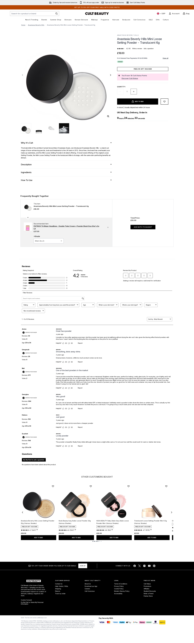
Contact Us (58, 584)
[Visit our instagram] (144, 565)
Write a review (137, 48)
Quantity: (121, 87)
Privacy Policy (119, 586)
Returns (57, 591)
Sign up (83, 566)
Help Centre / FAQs (61, 586)
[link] (174, 14)
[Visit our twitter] (139, 565)
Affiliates (146, 589)
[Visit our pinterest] (154, 565)
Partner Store (148, 596)
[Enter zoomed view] (108, 116)
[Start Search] (56, 13)
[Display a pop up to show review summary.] (37, 530)
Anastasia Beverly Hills (36, 25)
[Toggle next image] (110, 75)
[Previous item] (22, 512)
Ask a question (149, 48)
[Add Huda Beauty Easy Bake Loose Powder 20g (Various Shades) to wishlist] (90, 486)
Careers (87, 589)
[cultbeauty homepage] (97, 14)
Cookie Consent (26, 600)
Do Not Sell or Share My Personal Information (32, 603)
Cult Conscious (90, 591)
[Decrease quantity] (120, 91)
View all (165, 58)
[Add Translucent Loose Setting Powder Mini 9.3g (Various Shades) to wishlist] (166, 486)
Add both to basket (143, 227)
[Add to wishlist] (164, 101)
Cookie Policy (119, 589)
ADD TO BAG (38, 537)
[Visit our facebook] (134, 565)
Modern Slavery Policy (121, 591)
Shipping (58, 589)
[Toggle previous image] (22, 75)
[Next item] (171, 512)
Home (23, 25)
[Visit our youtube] (149, 565)
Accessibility (118, 593)
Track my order (60, 593)
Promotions (147, 586)
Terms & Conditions (120, 584)
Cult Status (147, 584)
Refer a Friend (148, 593)
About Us (88, 584)
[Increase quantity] (134, 91)
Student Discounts (150, 591)
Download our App (91, 586)
